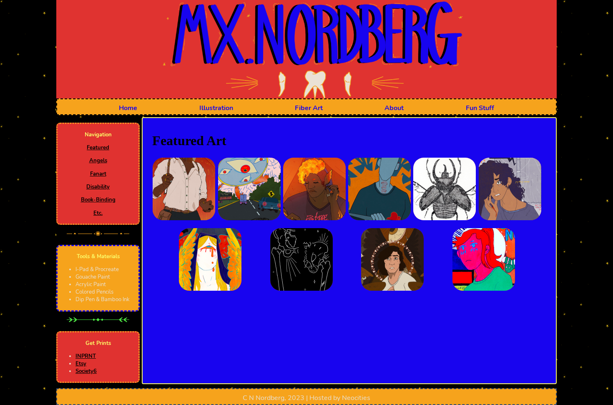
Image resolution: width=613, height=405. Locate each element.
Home (128, 108)
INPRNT (85, 356)
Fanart (98, 174)
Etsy (80, 363)
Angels (98, 160)
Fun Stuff (480, 108)
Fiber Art (309, 108)
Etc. (98, 213)
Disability (98, 187)
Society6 (86, 371)
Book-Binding (98, 200)
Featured (98, 147)
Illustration (216, 108)
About (394, 108)
